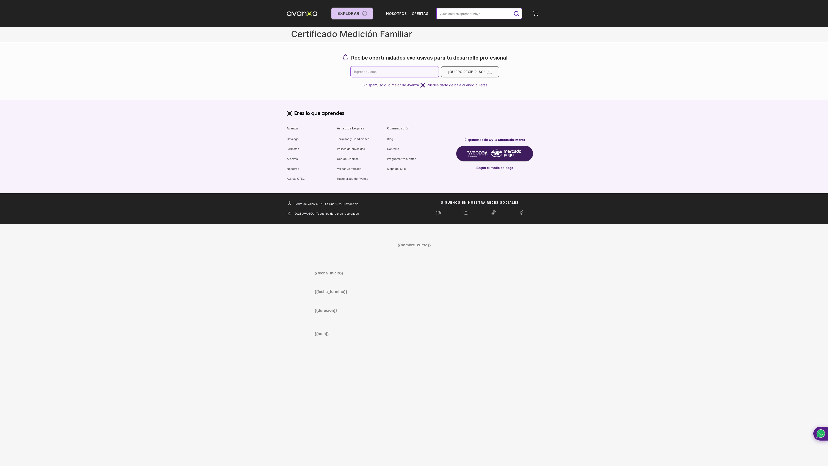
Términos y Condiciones (353, 139)
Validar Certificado (349, 168)
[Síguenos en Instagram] (466, 212)
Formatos (293, 149)
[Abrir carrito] (535, 13)
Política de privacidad (351, 149)
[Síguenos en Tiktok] (493, 212)
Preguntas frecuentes (401, 159)
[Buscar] (516, 13)
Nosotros (293, 168)
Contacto (393, 149)
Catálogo (293, 139)
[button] (820, 434)
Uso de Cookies (348, 159)
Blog (390, 139)
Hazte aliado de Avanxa (352, 178)
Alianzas (292, 159)
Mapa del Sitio (396, 168)
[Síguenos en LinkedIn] (438, 212)
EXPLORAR (348, 13)
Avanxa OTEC (296, 178)
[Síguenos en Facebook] (521, 212)
